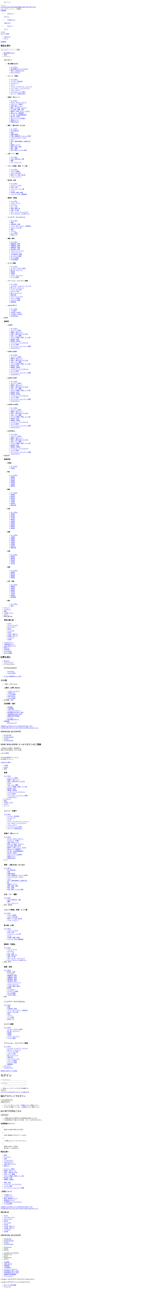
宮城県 (13, 480)
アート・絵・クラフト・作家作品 (21, 226)
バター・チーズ (15, 203)
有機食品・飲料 (15, 245)
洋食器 (13, 273)
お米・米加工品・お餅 (17, 159)
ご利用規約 (10, 709)
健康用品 (13, 302)
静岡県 (13, 526)
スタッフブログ (8, 662)
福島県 (13, 486)
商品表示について (9, 1200)
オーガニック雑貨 (16, 256)
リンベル (10, 717)
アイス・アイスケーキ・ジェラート (21, 86)
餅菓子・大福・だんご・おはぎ (20, 111)
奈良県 (13, 546)
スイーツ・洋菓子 (16, 330)
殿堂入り (6, 648)
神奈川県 (13, 505)
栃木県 (13, 496)
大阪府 (13, 542)
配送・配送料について (10, 1198)
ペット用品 (14, 233)
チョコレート (15, 83)
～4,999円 (13, 310)
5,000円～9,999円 (16, 312)
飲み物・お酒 (15, 339)
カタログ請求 (11, 673)
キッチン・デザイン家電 (18, 268)
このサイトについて (13, 691)
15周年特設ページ (9, 644)
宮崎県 (13, 595)
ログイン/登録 (5, 33)
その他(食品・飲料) (16, 254)
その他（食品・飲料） (14, 986)
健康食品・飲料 (15, 243)
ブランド (6, 607)
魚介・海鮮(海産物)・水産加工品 (20, 141)
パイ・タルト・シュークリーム (20, 88)
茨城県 (13, 494)
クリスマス (10, 637)
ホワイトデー (11, 627)
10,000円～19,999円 (16, 314)
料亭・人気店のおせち (17, 70)
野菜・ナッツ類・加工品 (18, 175)
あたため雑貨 (15, 258)
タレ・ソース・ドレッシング (19, 212)
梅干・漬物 (14, 148)
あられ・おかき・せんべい (19, 102)
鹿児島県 (13, 597)
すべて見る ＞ (11, 973)
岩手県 (13, 479)
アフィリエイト (8, 1276)
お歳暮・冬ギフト (12, 636)
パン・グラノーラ (16, 162)
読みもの (6, 661)
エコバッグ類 (15, 291)
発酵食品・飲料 (15, 247)
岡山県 (13, 560)
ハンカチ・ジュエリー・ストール (21, 286)
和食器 (13, 272)
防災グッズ (14, 235)
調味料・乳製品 (15, 341)
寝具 (12, 229)
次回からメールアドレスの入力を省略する (15, 1088)
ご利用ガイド (11, 693)
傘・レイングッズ (16, 293)
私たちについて (12, 723)
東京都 (13, 503)
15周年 (6, 765)
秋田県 (13, 482)
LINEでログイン (5, 1102)
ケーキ (13, 85)
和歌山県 (13, 547)
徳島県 (13, 572)
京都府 (13, 540)
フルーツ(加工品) (16, 173)
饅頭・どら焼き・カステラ (19, 108)
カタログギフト (15, 348)
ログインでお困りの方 (22, 1092)
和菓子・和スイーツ (17, 332)
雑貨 (12, 222)
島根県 (13, 558)
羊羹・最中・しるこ (17, 106)
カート (6, 38)
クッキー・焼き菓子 (17, 81)
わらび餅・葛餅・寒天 (17, 109)
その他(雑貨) (14, 259)
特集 (5, 611)
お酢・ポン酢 (15, 210)
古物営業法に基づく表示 (14, 714)
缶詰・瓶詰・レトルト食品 (19, 150)
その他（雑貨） (12, 995)
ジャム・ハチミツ (16, 176)
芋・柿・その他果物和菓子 (19, 115)
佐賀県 (13, 588)
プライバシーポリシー (14, 710)
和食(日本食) (14, 134)
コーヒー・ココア (16, 185)
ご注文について (8, 1196)
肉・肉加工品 (15, 130)
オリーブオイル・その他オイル (20, 213)
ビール (13, 190)
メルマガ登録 (11, 698)
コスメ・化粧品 (15, 298)
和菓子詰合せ (15, 122)
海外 (12, 606)
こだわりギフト (8, 1160)
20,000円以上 (14, 316)
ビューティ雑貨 (15, 300)
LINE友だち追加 (5, 762)
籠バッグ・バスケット (17, 288)
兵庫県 (13, 544)
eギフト (6, 614)
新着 (5, 54)
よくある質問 (11, 694)
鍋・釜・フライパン (17, 270)
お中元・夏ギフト (12, 634)
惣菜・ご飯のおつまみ (10, 1172)
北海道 (13, 468)
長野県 (13, 523)
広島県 (13, 561)
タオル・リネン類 (16, 228)
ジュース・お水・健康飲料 (19, 194)
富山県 (13, 516)
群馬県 (13, 498)
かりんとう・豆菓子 (17, 104)
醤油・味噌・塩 (15, 208)
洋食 (12, 132)
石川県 (13, 517)
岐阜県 (13, 524)
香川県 (13, 574)
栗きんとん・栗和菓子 (17, 113)
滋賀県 (13, 539)
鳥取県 (13, 556)
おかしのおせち (15, 72)
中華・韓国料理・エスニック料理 (21, 136)
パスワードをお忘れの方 (8, 1092)
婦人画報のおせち (9, 53)
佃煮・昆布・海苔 (16, 146)
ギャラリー (7, 1066)
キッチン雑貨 (15, 277)
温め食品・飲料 (15, 249)
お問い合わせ (11, 696)
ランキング (7, 609)
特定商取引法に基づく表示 (15, 712)
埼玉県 (13, 500)
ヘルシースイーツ (16, 252)
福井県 (13, 519)
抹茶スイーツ (15, 120)
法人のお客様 (8, 653)
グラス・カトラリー (17, 275)
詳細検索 (3, 10)
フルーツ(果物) (15, 171)
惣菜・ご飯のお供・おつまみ (19, 334)
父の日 (9, 632)
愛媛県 (13, 576)
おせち (9, 623)
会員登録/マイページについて (13, 1202)
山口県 (13, 563)
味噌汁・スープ (15, 145)
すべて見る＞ (11, 989)
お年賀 (9, 639)
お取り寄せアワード (10, 646)
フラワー (13, 231)
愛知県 (13, 528)
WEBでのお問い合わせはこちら (28, 728)
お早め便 (6, 649)
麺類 (12, 160)
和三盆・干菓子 (15, 116)
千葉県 (13, 501)
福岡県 (13, 586)
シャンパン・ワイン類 (17, 189)
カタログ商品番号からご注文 (12, 676)
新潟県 (13, 514)
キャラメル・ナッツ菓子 (18, 92)
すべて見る (14, 67)
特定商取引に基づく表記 (11, 1271)
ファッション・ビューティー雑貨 (21, 346)
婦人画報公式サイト (13, 719)
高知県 (13, 577)
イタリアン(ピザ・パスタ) (18, 138)
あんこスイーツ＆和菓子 (18, 118)
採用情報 (6, 721)
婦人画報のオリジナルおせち (19, 69)
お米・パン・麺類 (16, 335)
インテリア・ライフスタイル (19, 342)
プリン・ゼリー (15, 90)
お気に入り (7, 37)
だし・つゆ (14, 206)
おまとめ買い (8, 651)
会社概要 (10, 707)
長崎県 (13, 590)
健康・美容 (7, 1182)
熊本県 (13, 592)
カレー (13, 139)
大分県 (13, 593)
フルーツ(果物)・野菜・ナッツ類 (20, 337)
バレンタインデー (12, 625)
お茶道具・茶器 (15, 224)
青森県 (13, 477)
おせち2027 (10, 671)
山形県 (13, 484)
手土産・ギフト (8, 613)
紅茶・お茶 (14, 187)
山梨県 (13, 521)
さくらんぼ (10, 630)
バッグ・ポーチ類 (16, 289)
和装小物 (13, 295)
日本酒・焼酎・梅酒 (17, 192)
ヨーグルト (14, 205)
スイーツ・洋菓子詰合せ (18, 93)
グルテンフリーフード (17, 250)
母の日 (9, 629)
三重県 (13, 537)
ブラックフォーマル (17, 296)
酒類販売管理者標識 (13, 716)
